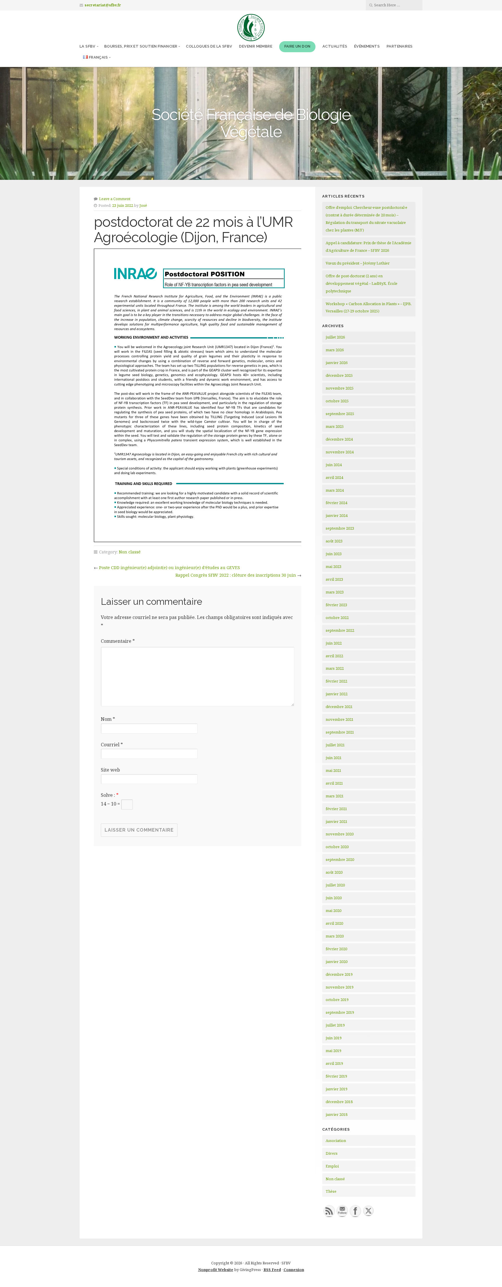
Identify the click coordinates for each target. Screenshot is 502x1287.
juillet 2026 (335, 337)
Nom (108, 719)
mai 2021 (333, 770)
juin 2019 (334, 1037)
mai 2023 (333, 566)
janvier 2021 (336, 821)
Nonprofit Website (215, 1269)
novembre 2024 (340, 452)
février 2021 (336, 808)
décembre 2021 (339, 706)
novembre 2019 (340, 987)
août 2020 (334, 872)
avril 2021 (334, 783)
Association (336, 1140)
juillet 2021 (335, 744)
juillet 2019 (335, 1025)
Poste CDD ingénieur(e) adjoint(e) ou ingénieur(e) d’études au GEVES (169, 567)
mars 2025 (335, 426)
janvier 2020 (336, 961)
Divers (332, 1153)
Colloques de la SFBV (209, 46)
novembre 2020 (340, 834)
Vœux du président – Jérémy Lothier (358, 263)
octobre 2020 (337, 846)
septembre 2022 (340, 630)
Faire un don (297, 46)
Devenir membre (255, 46)
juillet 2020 (335, 885)
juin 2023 (334, 553)
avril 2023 (334, 579)
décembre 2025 (339, 375)
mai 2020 (333, 910)
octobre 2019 (337, 999)
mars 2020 (335, 936)
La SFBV (88, 46)
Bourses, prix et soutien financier (141, 46)
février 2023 (336, 604)
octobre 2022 (337, 617)
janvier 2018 (336, 1114)
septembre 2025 (340, 413)
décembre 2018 (339, 1101)
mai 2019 (333, 1050)
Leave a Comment (114, 198)
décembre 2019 (339, 974)
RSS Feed (272, 1269)
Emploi (332, 1166)
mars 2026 (335, 349)
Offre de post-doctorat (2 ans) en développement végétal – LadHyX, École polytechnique (361, 283)
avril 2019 (334, 1063)
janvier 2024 (336, 515)
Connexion (294, 1269)
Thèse (331, 1191)
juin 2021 (334, 757)
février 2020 (336, 948)
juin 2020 (334, 897)
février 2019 (336, 1076)
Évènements (367, 46)
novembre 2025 (340, 388)
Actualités (334, 46)
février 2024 (336, 502)
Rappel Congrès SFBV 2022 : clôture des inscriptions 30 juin (235, 575)
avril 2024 (334, 477)
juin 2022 (334, 643)
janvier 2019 (336, 1088)
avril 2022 (334, 655)
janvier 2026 (336, 362)
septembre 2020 (340, 859)
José (143, 205)
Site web (110, 770)
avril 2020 (334, 923)
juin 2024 (334, 464)
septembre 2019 (340, 1012)
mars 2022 (335, 668)
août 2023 (334, 541)
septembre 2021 (340, 732)
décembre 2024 (339, 439)
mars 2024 (335, 490)
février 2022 (336, 681)
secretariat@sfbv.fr (103, 5)
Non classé (130, 552)
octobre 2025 (337, 400)
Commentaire (118, 641)
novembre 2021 (340, 719)
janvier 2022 (336, 693)
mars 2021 (335, 796)
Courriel (112, 744)
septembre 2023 (340, 528)
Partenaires (400, 46)
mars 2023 (335, 592)
